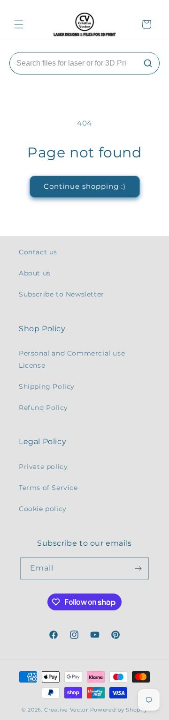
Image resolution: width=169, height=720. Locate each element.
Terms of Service (48, 487)
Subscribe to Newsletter (61, 294)
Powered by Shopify (119, 709)
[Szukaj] (147, 63)
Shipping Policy (47, 386)
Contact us (38, 252)
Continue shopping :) (85, 186)
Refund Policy (43, 407)
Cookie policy (43, 509)
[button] (18, 24)
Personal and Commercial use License (72, 359)
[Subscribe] (138, 568)
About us (35, 273)
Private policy (43, 466)
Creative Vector (66, 709)
